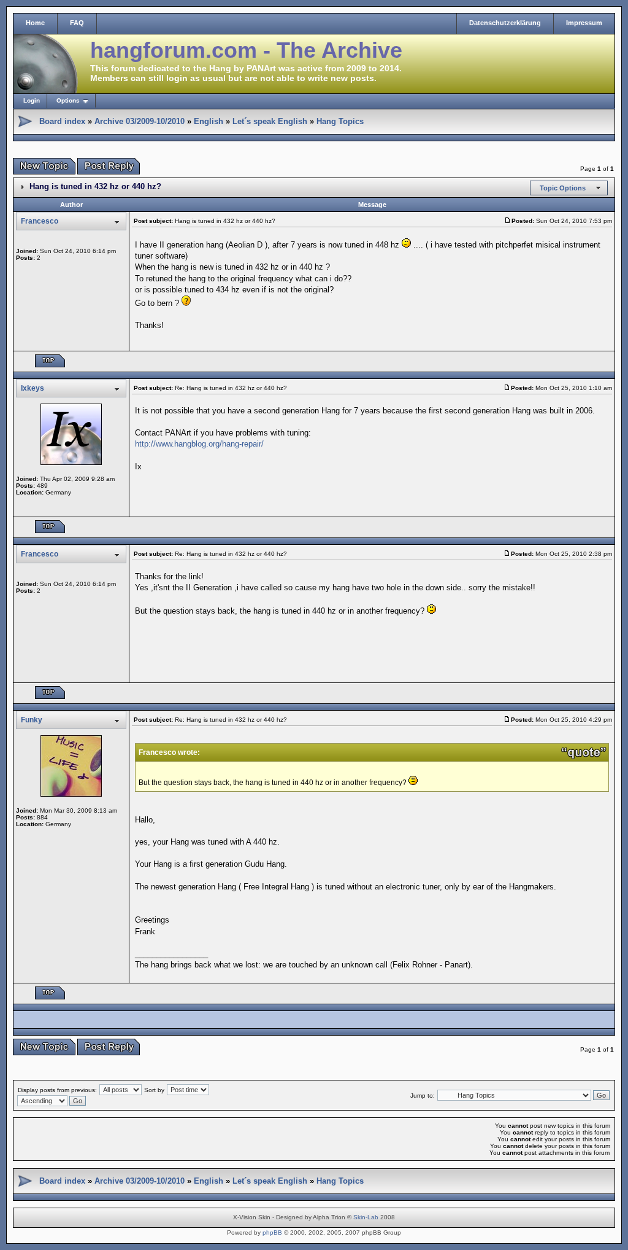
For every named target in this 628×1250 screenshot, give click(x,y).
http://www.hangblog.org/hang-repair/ (199, 443)
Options (68, 100)
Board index (62, 121)
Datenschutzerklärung (505, 22)
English (208, 121)
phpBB (272, 1232)
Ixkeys (32, 388)
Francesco (39, 221)
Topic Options (563, 188)
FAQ (77, 22)
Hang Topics (340, 121)
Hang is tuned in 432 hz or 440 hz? (95, 186)
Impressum (584, 22)
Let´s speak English (269, 121)
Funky (31, 720)
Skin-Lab (365, 1217)
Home (35, 22)
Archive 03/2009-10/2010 (139, 121)
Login (31, 100)
